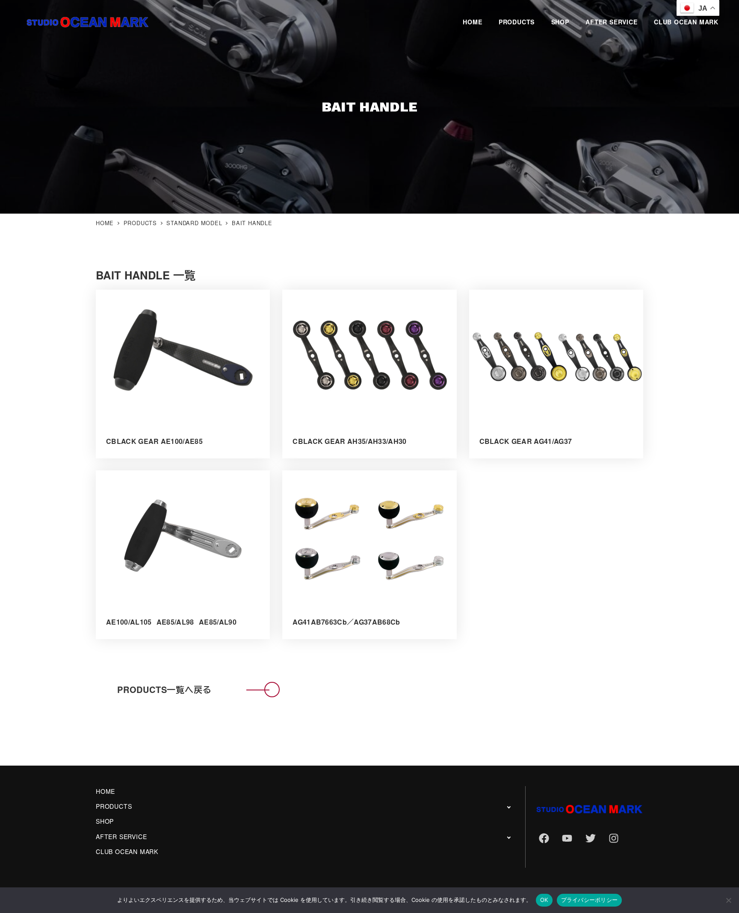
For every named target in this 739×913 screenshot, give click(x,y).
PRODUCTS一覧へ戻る (164, 689)
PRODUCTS (114, 806)
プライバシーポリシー (589, 899)
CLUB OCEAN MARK (127, 851)
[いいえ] (728, 900)
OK (544, 899)
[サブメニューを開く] (509, 807)
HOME (105, 791)
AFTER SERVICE (121, 836)
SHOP (105, 821)
